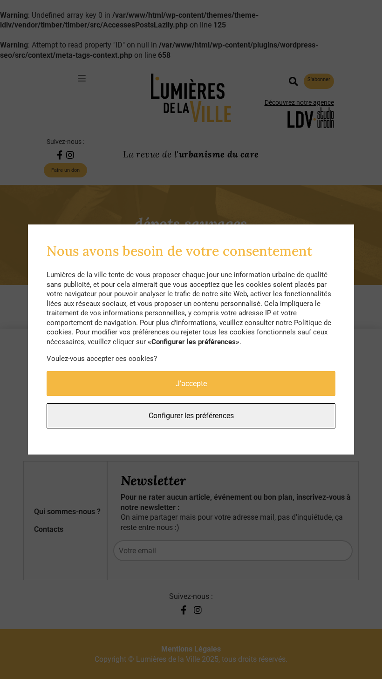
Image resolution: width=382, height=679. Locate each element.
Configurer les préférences (191, 415)
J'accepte (191, 383)
